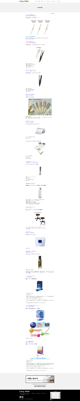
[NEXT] (59, 391)
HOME (36, 1)
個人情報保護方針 (22, 394)
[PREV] (51, 391)
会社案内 (39, 1)
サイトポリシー (28, 394)
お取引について (49, 1)
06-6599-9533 (40, 386)
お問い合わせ (53, 1)
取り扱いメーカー (43, 1)
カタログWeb (58, 1)
